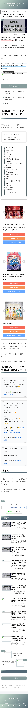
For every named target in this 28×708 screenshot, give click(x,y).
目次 (12, 86)
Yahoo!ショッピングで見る (14, 242)
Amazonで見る (14, 238)
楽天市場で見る (14, 234)
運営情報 (7, 703)
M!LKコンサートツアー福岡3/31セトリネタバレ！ (14, 92)
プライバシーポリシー (20, 703)
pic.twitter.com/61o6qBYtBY (12, 432)
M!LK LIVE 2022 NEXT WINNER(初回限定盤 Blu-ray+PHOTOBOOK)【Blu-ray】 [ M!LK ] (14, 227)
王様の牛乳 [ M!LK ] (9, 323)
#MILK (12, 430)
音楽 (4, 500)
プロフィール (20, 701)
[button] (18, 511)
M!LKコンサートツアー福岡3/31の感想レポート (14, 98)
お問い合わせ (7, 701)
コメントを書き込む (14, 678)
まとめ (7, 103)
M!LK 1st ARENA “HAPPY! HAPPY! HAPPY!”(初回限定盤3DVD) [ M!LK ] (13, 276)
